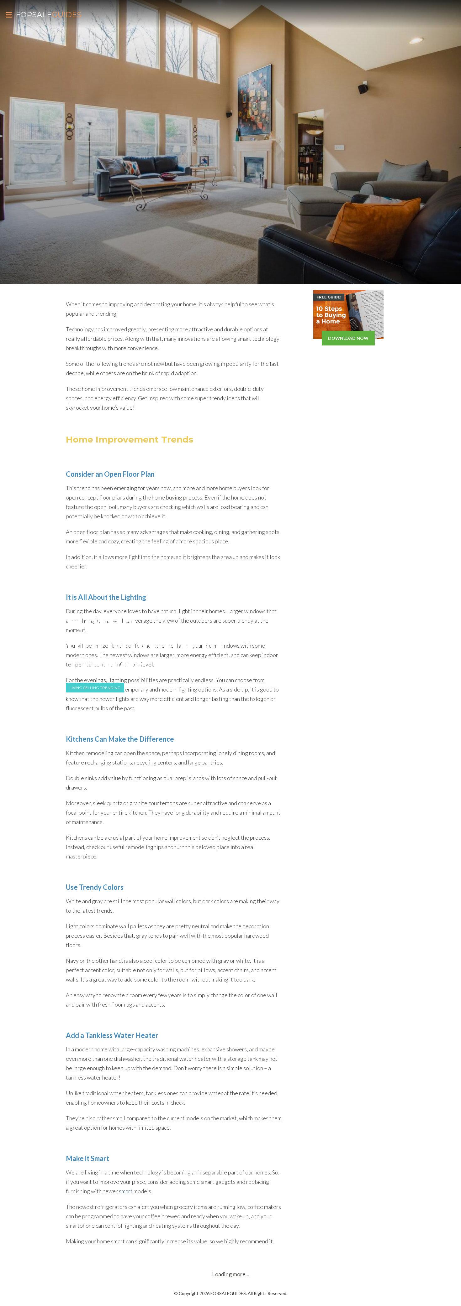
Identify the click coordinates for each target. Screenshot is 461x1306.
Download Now (348, 338)
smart (126, 1191)
